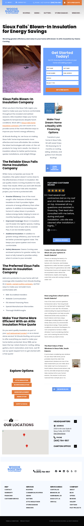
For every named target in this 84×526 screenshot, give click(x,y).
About (10, 2)
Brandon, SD (55, 493)
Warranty (9, 493)
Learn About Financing (54, 168)
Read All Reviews (61, 240)
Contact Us (22, 2)
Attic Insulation (21, 380)
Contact (8, 490)
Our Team (73, 505)
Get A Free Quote (74, 3)
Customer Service (12, 499)
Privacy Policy (25, 521)
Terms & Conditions (12, 521)
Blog (72, 493)
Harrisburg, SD (56, 496)
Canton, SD (54, 490)
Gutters (47, 13)
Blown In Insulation (21, 385)
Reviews (73, 499)
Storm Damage (61, 13)
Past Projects (75, 508)
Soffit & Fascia (21, 404)
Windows (76, 13)
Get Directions (59, 433)
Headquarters (62, 421)
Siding (36, 13)
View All (53, 502)
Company (74, 487)
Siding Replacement (21, 392)
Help (6, 487)
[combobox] (62, 78)
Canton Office (62, 446)
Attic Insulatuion (33, 502)
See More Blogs (62, 389)
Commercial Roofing (34, 493)
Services (30, 487)
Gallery (73, 502)
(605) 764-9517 (61, 440)
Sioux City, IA (55, 499)
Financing (9, 496)
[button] (24, 435)
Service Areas (56, 487)
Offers (72, 496)
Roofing (26, 13)
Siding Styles (22, 397)
